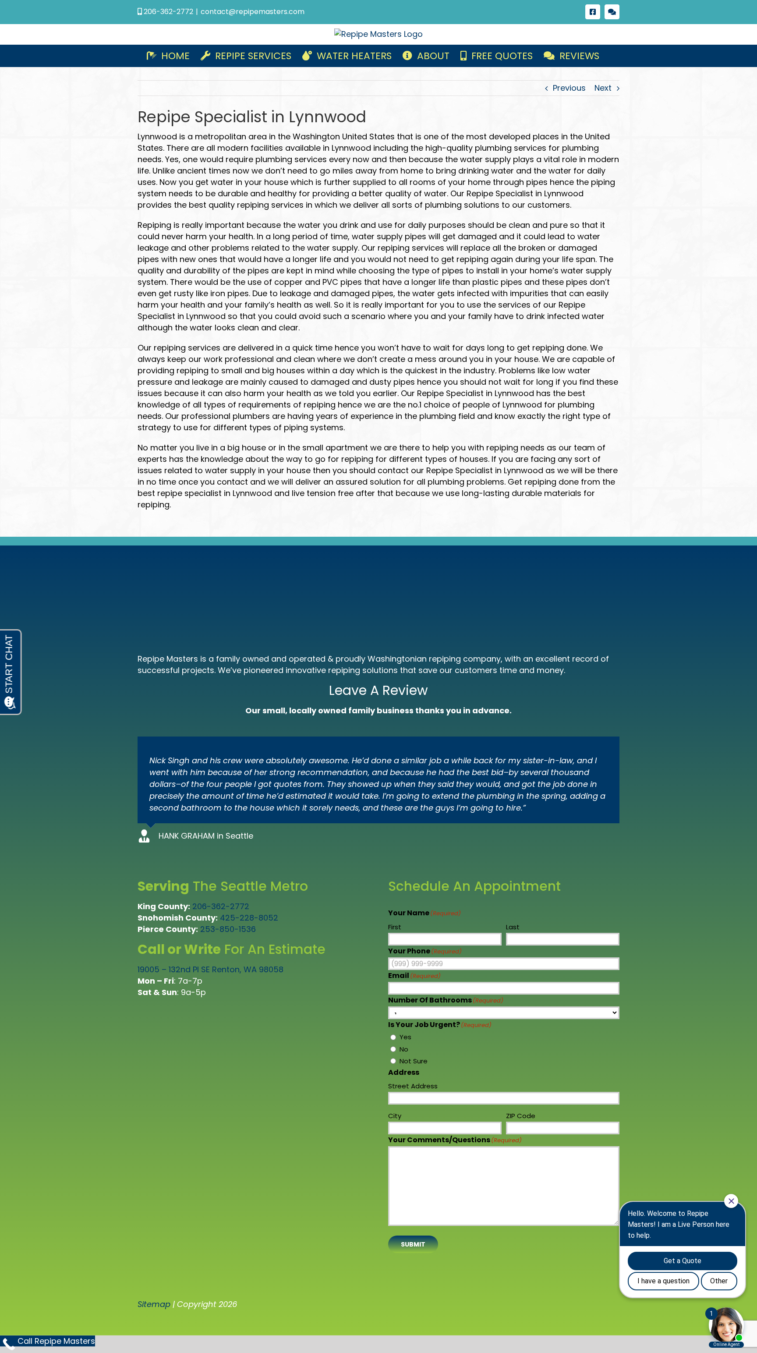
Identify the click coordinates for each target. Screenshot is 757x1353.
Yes (405, 1036)
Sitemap (154, 1304)
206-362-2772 (220, 906)
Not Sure (414, 1061)
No (404, 1049)
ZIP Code (520, 1115)
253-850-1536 (228, 929)
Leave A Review (378, 690)
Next (603, 87)
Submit (413, 1244)
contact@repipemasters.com (252, 12)
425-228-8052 (249, 917)
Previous (569, 87)
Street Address (413, 1086)
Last (513, 927)
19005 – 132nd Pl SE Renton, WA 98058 (210, 969)
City (394, 1115)
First (394, 927)
